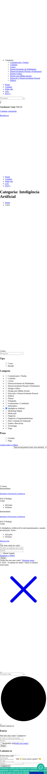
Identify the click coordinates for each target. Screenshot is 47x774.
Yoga (10, 428)
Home (7, 85)
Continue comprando (8, 111)
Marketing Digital (15, 411)
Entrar (3, 558)
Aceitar (32, 773)
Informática (12, 406)
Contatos (8, 87)
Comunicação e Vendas (19, 62)
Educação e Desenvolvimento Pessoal (25, 78)
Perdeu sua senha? (21, 743)
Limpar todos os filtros (9, 445)
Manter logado (9, 553)
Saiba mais (39, 773)
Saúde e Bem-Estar (15, 423)
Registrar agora (28, 560)
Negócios (12, 416)
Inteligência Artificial (16, 408)
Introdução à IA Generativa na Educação (12, 493)
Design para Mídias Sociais (21, 76)
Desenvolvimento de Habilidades (23, 69)
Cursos (13, 67)
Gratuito (11, 438)
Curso (10, 363)
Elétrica (13, 80)
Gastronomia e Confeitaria (18, 403)
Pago (10, 441)
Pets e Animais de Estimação (19, 421)
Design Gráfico (16, 74)
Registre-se (4, 115)
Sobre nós (9, 89)
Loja (7, 91)
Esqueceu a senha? (7, 555)
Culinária (13, 65)
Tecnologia (12, 426)
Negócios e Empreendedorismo (20, 418)
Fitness (11, 398)
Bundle (11, 366)
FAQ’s (7, 94)
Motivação (12, 413)
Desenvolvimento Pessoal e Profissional (25, 71)
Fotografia (12, 401)
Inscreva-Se (4, 541)
